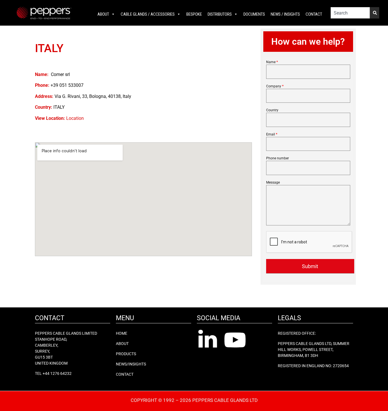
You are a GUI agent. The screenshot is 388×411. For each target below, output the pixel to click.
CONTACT (314, 14)
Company (274, 86)
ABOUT (103, 14)
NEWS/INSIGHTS (131, 364)
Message (273, 182)
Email (271, 134)
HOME (121, 333)
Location (75, 118)
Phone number (277, 158)
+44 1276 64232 (57, 373)
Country (272, 110)
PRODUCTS (126, 354)
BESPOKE (194, 14)
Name (272, 62)
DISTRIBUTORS (220, 14)
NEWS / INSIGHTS (285, 14)
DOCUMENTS (254, 14)
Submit (310, 266)
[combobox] (350, 13)
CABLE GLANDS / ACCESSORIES (148, 14)
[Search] (374, 13)
